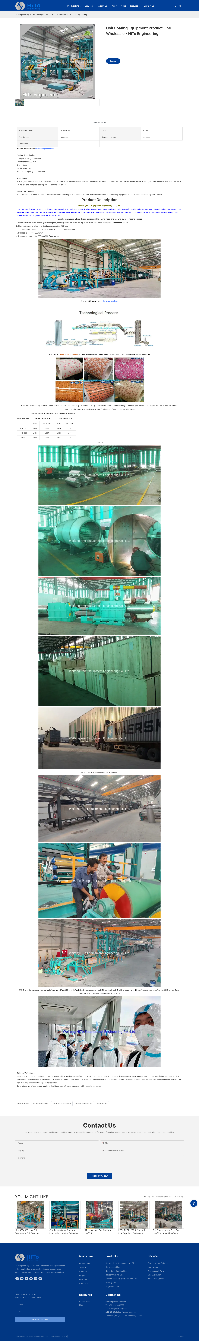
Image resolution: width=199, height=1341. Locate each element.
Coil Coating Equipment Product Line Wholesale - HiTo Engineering (59, 15)
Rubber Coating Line (164, 1197)
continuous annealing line (84, 1103)
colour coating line (23, 1103)
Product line (178, 1197)
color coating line (109, 301)
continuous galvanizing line (62, 1103)
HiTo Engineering (22, 15)
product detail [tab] (100, 122)
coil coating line (102, 1103)
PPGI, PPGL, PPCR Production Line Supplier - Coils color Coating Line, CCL (132, 1232)
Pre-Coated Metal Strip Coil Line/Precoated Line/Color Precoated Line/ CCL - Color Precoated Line (166, 1232)
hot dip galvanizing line (40, 1103)
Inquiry (113, 61)
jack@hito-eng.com (118, 1308)
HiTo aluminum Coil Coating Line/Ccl (97, 1231)
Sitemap (180, 1336)
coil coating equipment (44, 149)
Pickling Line (149, 1197)
